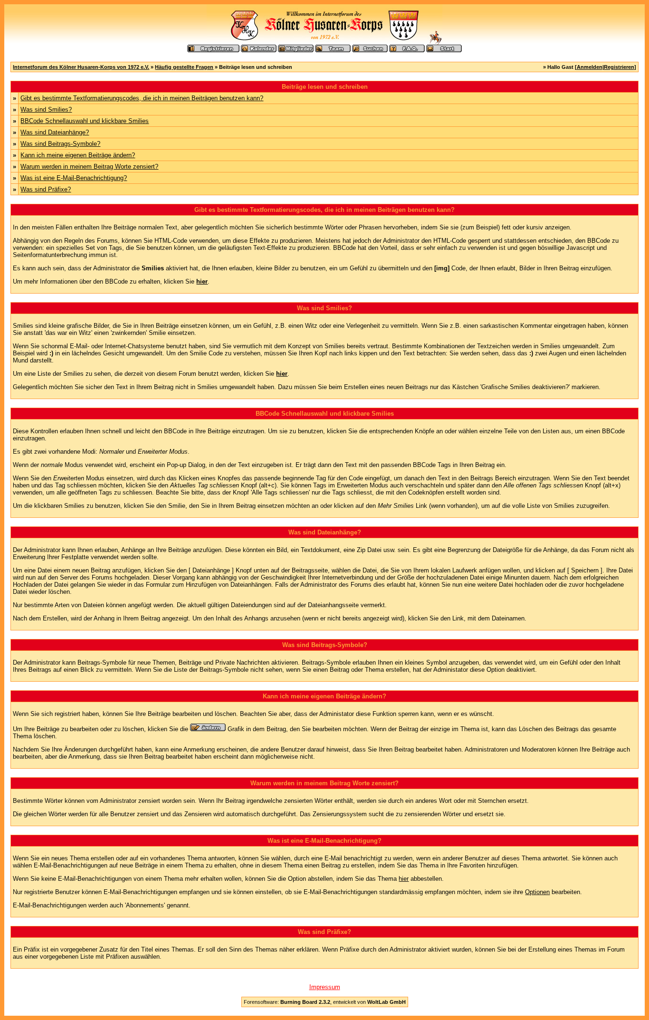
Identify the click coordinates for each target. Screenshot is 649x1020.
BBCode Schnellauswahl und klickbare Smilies (84, 120)
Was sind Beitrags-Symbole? (60, 143)
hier (404, 878)
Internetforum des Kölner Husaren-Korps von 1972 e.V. (81, 67)
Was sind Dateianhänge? (54, 132)
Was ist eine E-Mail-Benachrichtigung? (73, 177)
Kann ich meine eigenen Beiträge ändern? (77, 155)
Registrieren (619, 67)
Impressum (324, 987)
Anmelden (589, 67)
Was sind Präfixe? (45, 189)
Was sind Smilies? (46, 109)
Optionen (537, 892)
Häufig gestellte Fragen (184, 67)
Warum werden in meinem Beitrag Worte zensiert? (89, 166)
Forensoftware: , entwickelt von (325, 1002)
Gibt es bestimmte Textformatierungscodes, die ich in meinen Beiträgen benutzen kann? (141, 98)
